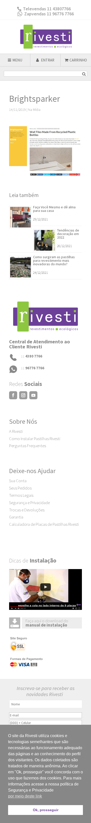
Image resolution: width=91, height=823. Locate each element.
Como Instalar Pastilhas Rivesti (34, 438)
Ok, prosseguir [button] (45, 810)
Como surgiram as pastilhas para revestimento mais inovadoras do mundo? (54, 260)
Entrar (47, 60)
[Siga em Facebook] (13, 395)
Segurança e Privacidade (29, 502)
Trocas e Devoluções (26, 510)
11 (31, 356)
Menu (17, 60)
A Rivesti (16, 431)
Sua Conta (18, 480)
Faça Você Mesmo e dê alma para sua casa (54, 209)
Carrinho (78, 60)
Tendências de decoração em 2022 (68, 234)
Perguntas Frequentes (27, 445)
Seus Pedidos (20, 488)
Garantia (16, 517)
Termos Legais (21, 495)
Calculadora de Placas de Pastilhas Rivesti (44, 524)
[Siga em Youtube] (33, 395)
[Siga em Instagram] (23, 395)
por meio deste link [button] (25, 796)
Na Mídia (34, 109)
